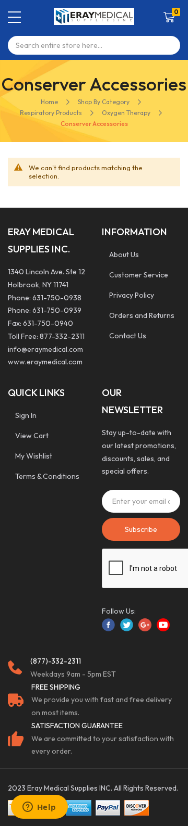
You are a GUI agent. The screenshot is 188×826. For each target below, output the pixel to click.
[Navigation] (14, 17)
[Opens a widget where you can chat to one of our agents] (39, 808)
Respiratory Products (51, 113)
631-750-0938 (56, 297)
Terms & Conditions (47, 476)
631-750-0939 (56, 310)
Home (49, 102)
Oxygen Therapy (126, 113)
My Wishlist (33, 456)
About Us (124, 254)
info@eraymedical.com (45, 349)
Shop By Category (104, 102)
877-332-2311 (62, 336)
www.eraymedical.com (45, 361)
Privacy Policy (131, 295)
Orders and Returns (141, 315)
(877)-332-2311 (55, 661)
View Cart (32, 435)
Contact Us (127, 335)
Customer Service (138, 274)
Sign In (26, 415)
